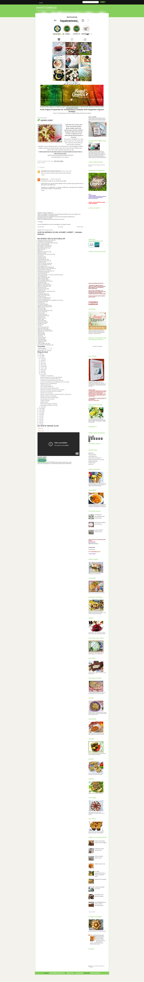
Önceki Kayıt (80, 226)
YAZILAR (43, 162)
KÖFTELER (40, 296)
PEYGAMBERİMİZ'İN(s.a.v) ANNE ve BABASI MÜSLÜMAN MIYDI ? (100, 904)
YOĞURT (40, 342)
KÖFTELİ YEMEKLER (43, 297)
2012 (40, 408)
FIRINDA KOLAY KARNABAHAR (48, 383)
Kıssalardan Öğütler (42, 294)
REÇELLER (40, 318)
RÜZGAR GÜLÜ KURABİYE (100, 879)
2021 (40, 422)
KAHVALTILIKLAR (42, 288)
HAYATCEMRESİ (46, 7)
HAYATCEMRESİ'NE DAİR (44, 281)
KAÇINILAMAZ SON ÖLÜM (47, 399)
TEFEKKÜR (41, 334)
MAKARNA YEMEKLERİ (44, 305)
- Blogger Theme (61, 973)
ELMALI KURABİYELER (44, 264)
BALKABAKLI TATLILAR (44, 246)
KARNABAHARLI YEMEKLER (45, 291)
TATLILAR (40, 333)
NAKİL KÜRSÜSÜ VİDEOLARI (94, 458)
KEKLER (40, 292)
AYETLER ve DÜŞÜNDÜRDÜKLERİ (47, 243)
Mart (42, 361)
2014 (40, 411)
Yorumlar (41, 430)
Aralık (42, 407)
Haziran (43, 366)
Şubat (42, 360)
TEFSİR (39, 336)
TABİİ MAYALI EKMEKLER (44, 331)
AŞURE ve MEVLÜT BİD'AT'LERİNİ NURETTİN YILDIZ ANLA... (56, 394)
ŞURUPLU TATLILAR (43, 329)
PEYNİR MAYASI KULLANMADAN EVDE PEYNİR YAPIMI (100, 516)
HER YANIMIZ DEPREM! (46, 386)
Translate (49, 350)
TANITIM (40, 332)
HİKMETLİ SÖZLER (42, 283)
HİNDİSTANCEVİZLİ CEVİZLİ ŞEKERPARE (51, 377)
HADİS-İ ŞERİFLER (42, 277)
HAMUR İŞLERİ (42, 278)
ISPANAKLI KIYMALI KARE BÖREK (49, 397)
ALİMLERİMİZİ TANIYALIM (44, 241)
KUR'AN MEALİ (91, 549)
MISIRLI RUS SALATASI (46, 393)
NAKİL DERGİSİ (92, 116)
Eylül (42, 371)
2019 (40, 419)
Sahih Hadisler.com (92, 456)
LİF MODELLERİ (42, 304)
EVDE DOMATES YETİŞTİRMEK (46, 268)
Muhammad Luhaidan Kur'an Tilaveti (96, 459)
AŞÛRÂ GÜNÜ (44, 402)
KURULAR (40, 302)
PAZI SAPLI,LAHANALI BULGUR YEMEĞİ (51, 391)
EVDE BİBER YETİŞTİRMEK (45, 267)
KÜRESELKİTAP (91, 462)
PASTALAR (40, 309)
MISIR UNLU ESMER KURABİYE (48, 403)
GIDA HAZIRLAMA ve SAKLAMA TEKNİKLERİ (49, 274)
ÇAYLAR (40, 255)
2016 (40, 414)
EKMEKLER (41, 262)
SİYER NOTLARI (42, 322)
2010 (40, 355)
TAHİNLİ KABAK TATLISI (100, 864)
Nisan (42, 363)
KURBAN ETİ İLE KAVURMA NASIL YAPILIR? (51, 380)
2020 (40, 421)
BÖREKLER (41, 253)
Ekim (42, 372)
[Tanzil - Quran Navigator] (94, 247)
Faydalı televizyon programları (45, 271)
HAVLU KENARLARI (43, 280)
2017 (40, 416)
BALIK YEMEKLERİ (42, 244)
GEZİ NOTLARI (41, 273)
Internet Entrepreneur (95, 973)
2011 (40, 357)
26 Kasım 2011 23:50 (66, 171)
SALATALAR (41, 320)
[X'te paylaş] (59, 161)
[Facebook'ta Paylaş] (61, 161)
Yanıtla (42, 174)
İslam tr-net (90, 464)
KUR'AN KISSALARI (43, 299)
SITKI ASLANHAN (92, 454)
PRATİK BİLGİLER (42, 315)
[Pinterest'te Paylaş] (62, 161)
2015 (40, 413)
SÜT (39, 325)
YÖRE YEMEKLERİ (42, 343)
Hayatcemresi (45, 161)
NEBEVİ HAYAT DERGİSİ (44, 306)
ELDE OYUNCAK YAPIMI (44, 263)
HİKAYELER (41, 282)
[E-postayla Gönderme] (54, 161)
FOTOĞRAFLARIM (42, 272)
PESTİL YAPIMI (41, 311)
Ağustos (43, 369)
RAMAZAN (40, 317)
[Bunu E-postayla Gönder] (57, 161)
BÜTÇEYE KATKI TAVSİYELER (45, 254)
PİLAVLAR (40, 313)
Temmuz (43, 368)
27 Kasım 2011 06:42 (55, 179)
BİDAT (39, 250)
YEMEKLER (41, 341)
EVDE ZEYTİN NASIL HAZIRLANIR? (49, 388)
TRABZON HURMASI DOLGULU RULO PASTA (52, 389)
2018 (40, 417)
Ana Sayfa (41, 2)
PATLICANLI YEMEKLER (44, 310)
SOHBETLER (41, 323)
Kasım (42, 374)
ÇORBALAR (41, 257)
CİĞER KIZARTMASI (45, 385)
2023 (40, 424)
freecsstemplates (79, 973)
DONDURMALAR (42, 259)
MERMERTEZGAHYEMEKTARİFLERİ (51, 171)
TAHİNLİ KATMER (45, 400)
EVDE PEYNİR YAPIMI (43, 269)
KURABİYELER (41, 301)
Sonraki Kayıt (41, 226)
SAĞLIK (40, 319)
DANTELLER (41, 258)
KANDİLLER (41, 290)
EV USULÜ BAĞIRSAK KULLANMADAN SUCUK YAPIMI (54, 382)
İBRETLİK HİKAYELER (43, 285)
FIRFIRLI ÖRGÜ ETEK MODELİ (48, 396)
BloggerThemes (70, 973)
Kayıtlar (41, 428)
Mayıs (42, 365)
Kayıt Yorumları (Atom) (47, 230)
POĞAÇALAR (41, 314)
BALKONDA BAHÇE (43, 248)
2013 (40, 410)
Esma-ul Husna (41, 265)
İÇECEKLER (41, 287)
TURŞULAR (41, 337)
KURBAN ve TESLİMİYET (46, 375)
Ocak (42, 358)
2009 (40, 354)
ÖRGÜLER (40, 308)
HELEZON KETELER (100, 936)
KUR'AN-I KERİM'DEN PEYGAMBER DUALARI (50, 300)
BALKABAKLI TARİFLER (44, 245)
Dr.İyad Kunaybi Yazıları (43, 260)
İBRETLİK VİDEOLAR (43, 286)
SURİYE (40, 324)
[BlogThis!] (58, 161)
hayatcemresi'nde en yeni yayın (97, 935)
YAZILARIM (40, 339)
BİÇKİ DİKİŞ (41, 249)
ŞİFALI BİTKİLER (42, 328)
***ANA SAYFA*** (92, 912)
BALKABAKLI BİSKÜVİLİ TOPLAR (49, 405)
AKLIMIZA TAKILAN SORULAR (45, 240)
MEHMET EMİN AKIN (92, 461)
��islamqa (91, 453)
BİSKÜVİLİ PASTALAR (43, 251)
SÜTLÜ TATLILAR (42, 327)
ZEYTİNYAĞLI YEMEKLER (44, 345)
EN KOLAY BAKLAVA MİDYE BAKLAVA (50, 378)
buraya (63, 157)
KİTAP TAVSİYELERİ (43, 295)
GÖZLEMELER (41, 276)
